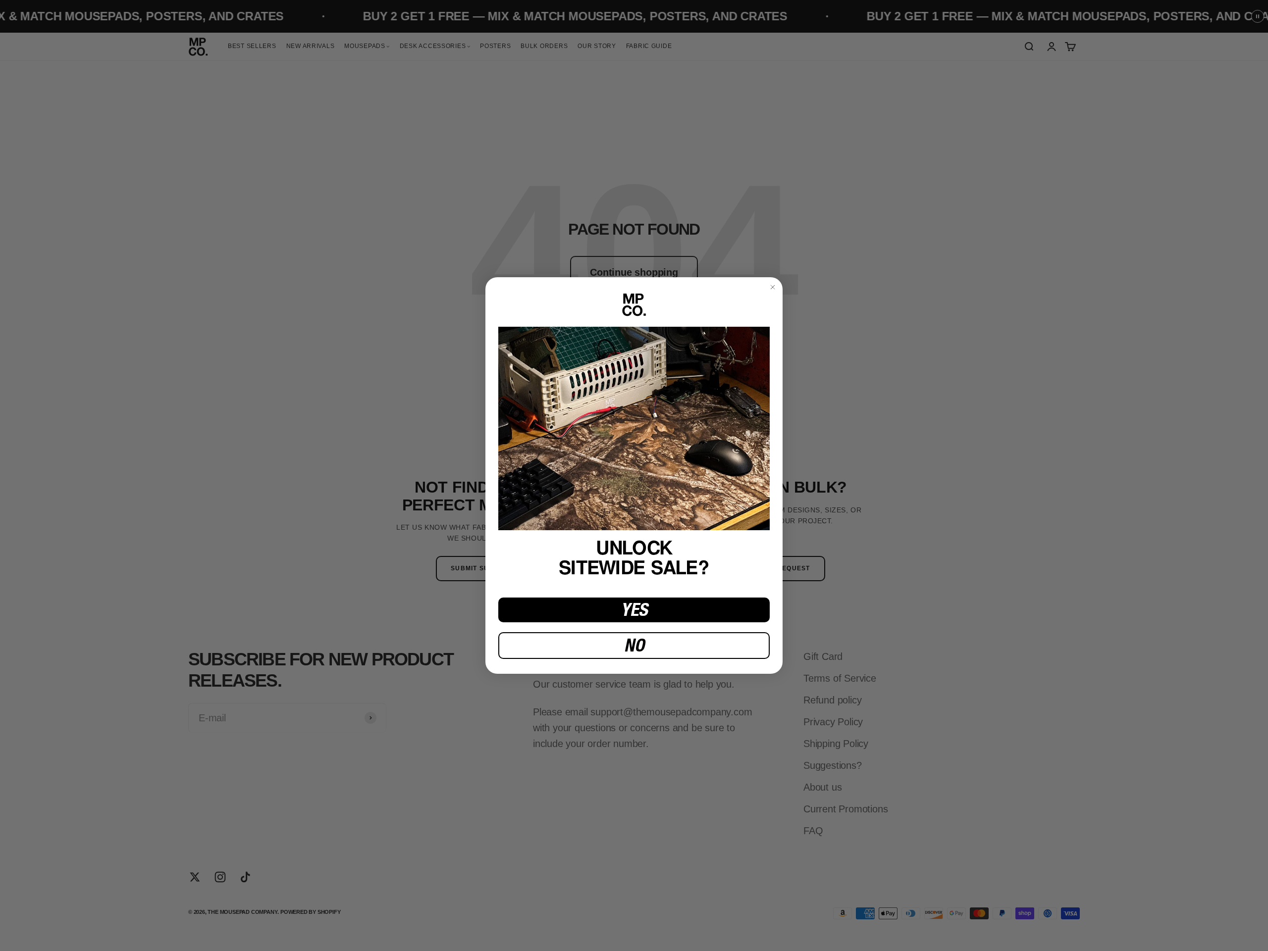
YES (634, 610)
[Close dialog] (773, 287)
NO (634, 645)
